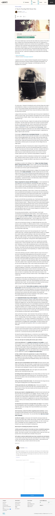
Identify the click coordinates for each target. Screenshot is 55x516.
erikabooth (18, 457)
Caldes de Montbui (26, 171)
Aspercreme (22, 349)
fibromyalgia (40, 127)
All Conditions (17, 508)
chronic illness (33, 321)
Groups (41, 2)
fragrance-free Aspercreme (35, 351)
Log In (45, 2)
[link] (4, 2)
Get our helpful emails (26, 37)
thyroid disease (22, 125)
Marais (18, 218)
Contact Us (29, 502)
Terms (51, 513)
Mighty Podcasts (30, 506)
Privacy (49, 513)
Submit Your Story (18, 502)
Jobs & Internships (5, 505)
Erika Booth (20, 11)
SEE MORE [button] (32, 495)
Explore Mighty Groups (31, 503)
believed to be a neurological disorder (30, 134)
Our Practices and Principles (7, 506)
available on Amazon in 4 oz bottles (36, 342)
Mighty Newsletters (30, 505)
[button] (24, 11)
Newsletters (27, 2)
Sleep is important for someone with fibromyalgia (26, 181)
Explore (34, 2)
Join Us (51, 2)
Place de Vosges (28, 215)
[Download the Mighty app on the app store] (44, 503)
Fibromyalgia (18, 6)
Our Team (4, 503)
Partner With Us (17, 503)
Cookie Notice (5, 510)
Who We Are (4, 502)
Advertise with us (17, 505)
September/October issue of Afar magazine (27, 297)
